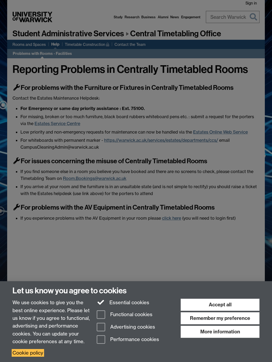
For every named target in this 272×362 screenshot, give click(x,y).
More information (220, 332)
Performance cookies (134, 339)
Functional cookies (130, 315)
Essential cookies (128, 302)
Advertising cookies (132, 327)
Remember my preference (220, 318)
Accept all (220, 305)
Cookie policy (27, 353)
